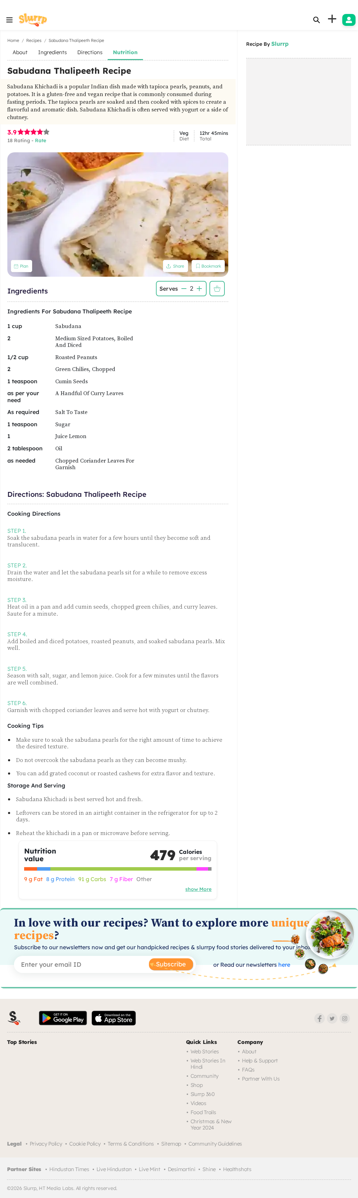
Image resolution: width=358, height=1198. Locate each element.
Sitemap (171, 1143)
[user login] (349, 20)
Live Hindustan (114, 1169)
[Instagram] (344, 1018)
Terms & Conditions (131, 1143)
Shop (197, 1085)
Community (205, 1076)
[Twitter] (332, 1018)
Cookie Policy (84, 1143)
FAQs (248, 1069)
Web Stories (205, 1051)
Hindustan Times (69, 1169)
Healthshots (237, 1169)
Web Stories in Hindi (208, 1063)
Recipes (34, 40)
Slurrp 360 (203, 1094)
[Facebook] (319, 1018)
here (283, 964)
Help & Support (260, 1060)
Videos (198, 1103)
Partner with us (261, 1078)
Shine (209, 1169)
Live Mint (149, 1169)
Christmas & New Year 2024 (211, 1124)
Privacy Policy (46, 1143)
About (249, 1051)
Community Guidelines (215, 1143)
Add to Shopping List (217, 288)
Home (13, 40)
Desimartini (181, 1169)
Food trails (203, 1112)
